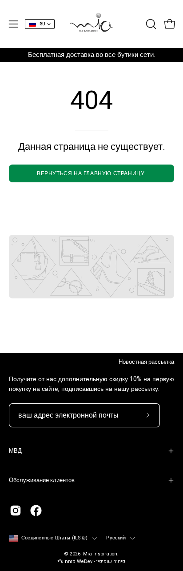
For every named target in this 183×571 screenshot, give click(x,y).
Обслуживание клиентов (42, 480)
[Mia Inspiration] (91, 24)
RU (42, 24)
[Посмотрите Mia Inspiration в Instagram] (15, 510)
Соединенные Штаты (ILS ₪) (54, 538)
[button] (150, 24)
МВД (15, 451)
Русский (116, 538)
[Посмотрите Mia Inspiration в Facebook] (36, 510)
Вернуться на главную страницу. (91, 173)
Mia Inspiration (100, 554)
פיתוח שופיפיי (110, 561)
